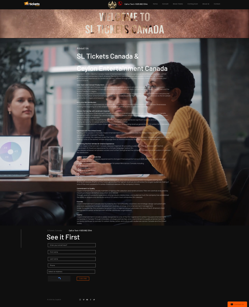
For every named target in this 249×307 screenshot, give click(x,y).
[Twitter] (94, 300)
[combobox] (71, 272)
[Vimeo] (84, 300)
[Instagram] (80, 300)
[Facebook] (91, 300)
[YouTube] (87, 300)
